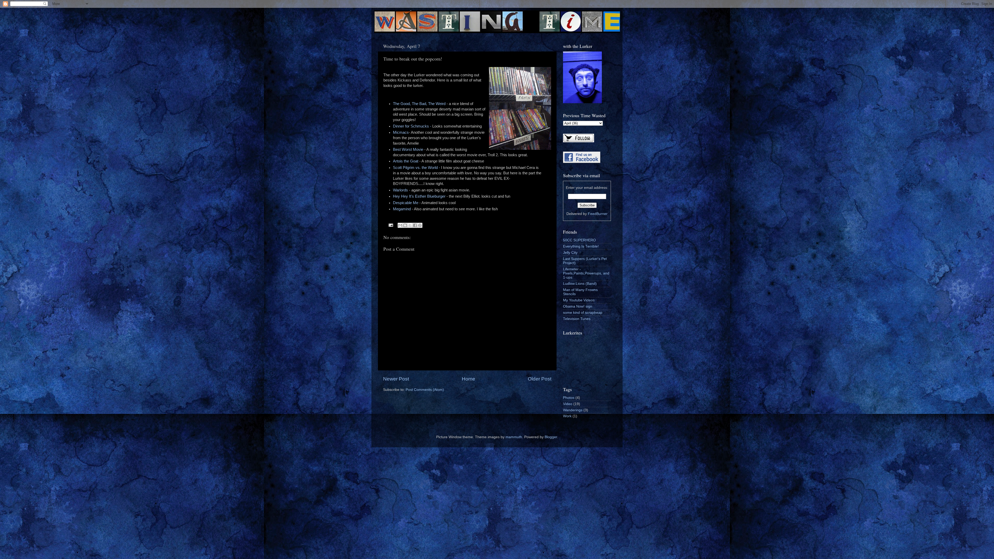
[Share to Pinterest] (419, 225)
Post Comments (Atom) (425, 390)
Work (567, 416)
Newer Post (396, 379)
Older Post (539, 379)
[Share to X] (410, 225)
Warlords (400, 190)
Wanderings (572, 410)
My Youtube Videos (579, 300)
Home (468, 379)
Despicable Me (405, 203)
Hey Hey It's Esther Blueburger (419, 196)
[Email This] (400, 225)
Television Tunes (576, 319)
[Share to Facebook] (415, 225)
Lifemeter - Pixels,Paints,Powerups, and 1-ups (586, 273)
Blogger (551, 437)
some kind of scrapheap (582, 313)
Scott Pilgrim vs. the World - (416, 168)
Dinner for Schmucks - (412, 126)
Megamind (402, 209)
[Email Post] (390, 225)
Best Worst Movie (408, 149)
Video (567, 404)
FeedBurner (598, 214)
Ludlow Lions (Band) (580, 284)
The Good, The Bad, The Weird (419, 104)
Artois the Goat (405, 161)
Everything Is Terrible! (581, 246)
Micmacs (401, 132)
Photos (568, 398)
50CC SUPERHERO (579, 240)
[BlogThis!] (405, 225)
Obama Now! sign (577, 306)
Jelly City (570, 253)
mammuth (514, 437)
